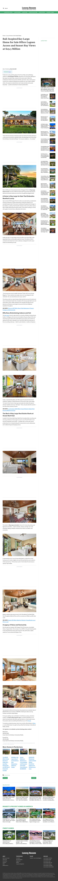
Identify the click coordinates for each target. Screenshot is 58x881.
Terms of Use (5, 859)
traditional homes (7, 775)
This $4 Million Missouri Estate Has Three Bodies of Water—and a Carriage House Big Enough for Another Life (45, 215)
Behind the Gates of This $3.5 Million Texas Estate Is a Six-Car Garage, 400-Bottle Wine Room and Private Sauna (45, 133)
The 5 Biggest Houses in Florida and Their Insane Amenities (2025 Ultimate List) (48, 821)
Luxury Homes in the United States (13, 35)
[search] (3, 8)
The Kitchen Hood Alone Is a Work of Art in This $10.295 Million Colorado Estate (45, 156)
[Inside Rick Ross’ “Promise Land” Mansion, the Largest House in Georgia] (9, 813)
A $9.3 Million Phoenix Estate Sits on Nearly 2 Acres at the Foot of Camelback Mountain (47, 89)
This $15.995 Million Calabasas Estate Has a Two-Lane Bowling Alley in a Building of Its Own (45, 171)
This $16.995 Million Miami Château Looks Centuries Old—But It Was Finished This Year (45, 163)
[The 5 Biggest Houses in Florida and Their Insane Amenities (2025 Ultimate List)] (49, 813)
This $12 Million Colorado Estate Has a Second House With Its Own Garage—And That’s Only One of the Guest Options (45, 230)
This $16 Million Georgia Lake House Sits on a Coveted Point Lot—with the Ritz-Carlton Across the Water (45, 208)
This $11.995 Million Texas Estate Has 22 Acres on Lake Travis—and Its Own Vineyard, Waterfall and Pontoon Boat (45, 200)
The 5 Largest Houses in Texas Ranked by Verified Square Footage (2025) (35, 820)
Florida (29, 720)
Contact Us (4, 862)
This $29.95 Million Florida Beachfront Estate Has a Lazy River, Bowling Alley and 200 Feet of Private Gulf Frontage (6, 764)
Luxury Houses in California (47, 858)
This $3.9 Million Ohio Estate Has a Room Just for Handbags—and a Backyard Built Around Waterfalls (45, 178)
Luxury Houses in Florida (47, 859)
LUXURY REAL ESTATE (8, 12)
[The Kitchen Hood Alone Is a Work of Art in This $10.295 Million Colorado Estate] (52, 155)
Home (4, 35)
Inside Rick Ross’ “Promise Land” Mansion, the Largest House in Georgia (9, 820)
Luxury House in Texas (46, 861)
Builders (17, 862)
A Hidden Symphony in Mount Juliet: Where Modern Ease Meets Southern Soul (48, 842)
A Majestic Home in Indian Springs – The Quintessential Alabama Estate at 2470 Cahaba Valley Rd (22, 842)
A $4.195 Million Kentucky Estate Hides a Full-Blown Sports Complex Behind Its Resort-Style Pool (45, 193)
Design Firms (18, 861)
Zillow (34, 723)
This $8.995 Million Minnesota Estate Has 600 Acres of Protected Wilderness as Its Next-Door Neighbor (45, 111)
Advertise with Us (5, 865)
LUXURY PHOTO (42, 12)
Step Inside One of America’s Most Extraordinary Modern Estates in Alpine (8, 842)
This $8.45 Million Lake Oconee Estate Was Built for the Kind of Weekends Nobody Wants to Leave (45, 141)
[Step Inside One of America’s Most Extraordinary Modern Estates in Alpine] (9, 835)
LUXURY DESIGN (17, 12)
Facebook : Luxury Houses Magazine (35, 858)
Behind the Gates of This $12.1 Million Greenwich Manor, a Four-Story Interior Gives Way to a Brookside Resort (44, 118)
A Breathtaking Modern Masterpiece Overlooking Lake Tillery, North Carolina (35, 842)
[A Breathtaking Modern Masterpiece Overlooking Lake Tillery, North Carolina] (35, 835)
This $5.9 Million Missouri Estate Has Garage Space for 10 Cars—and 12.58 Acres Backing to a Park (45, 104)
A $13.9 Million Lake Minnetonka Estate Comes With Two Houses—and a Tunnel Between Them (45, 96)
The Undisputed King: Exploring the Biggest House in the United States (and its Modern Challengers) (22, 821)
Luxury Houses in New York (47, 862)
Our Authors (18, 858)
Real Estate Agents (19, 859)
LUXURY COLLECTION (33, 12)
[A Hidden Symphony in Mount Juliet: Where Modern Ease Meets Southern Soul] (49, 835)
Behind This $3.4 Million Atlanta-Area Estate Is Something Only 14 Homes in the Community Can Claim (45, 185)
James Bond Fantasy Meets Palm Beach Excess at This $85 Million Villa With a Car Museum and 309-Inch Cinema (35, 799)
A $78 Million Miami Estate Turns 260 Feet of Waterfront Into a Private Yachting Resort (45, 126)
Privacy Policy (5, 861)
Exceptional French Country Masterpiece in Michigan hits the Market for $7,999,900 (45, 223)
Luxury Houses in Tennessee (47, 865)
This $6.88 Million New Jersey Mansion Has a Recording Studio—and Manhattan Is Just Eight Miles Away (45, 148)
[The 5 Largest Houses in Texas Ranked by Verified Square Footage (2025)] (35, 813)
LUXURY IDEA (24, 12)
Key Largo (7, 315)
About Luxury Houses (6, 858)
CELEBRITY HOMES (50, 12)
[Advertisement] (29, 3)
